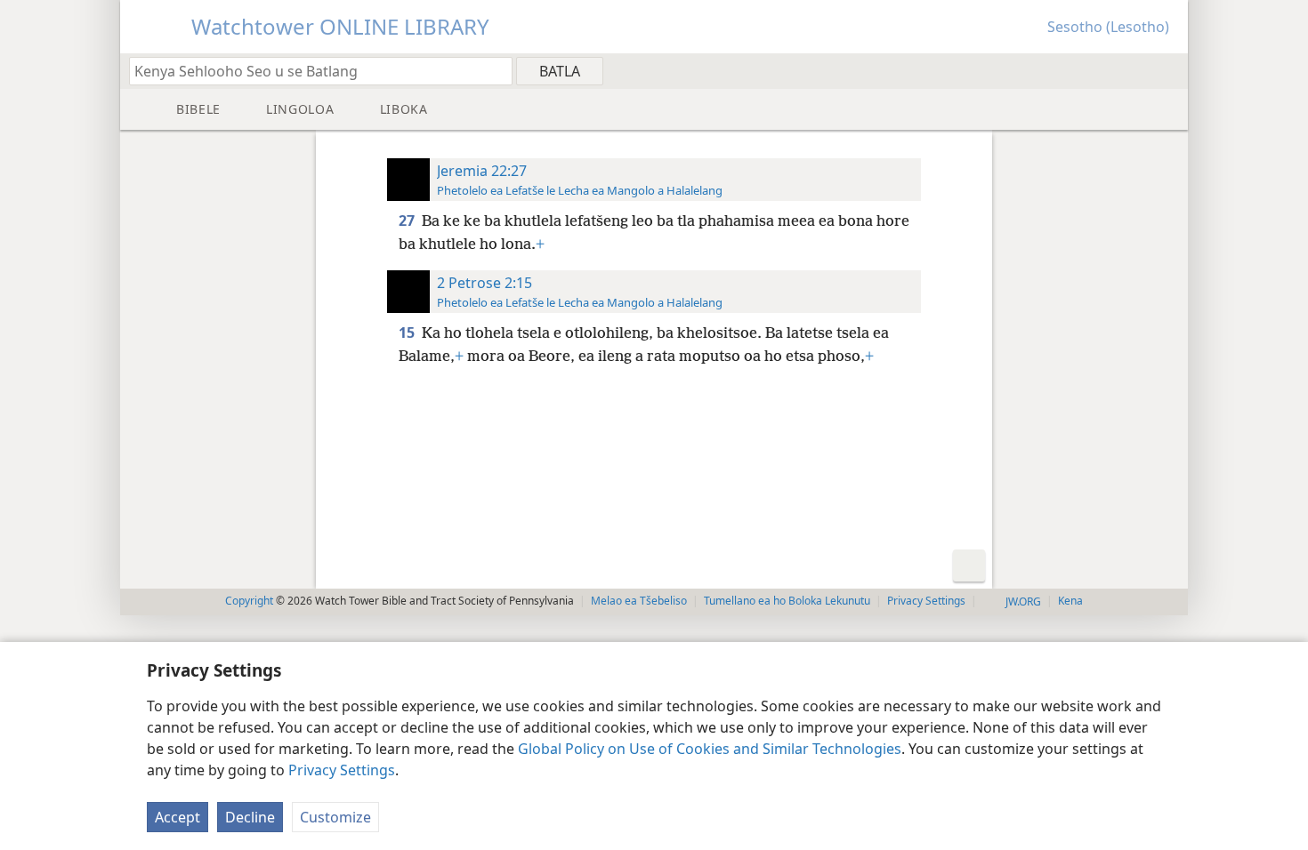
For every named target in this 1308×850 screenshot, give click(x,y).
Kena (1070, 600)
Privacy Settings (341, 770)
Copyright (249, 600)
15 (408, 332)
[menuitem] (1167, 70)
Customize (335, 817)
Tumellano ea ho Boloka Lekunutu (787, 600)
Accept (177, 817)
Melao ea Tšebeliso (639, 600)
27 (408, 220)
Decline (250, 817)
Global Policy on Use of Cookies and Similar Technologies (709, 748)
